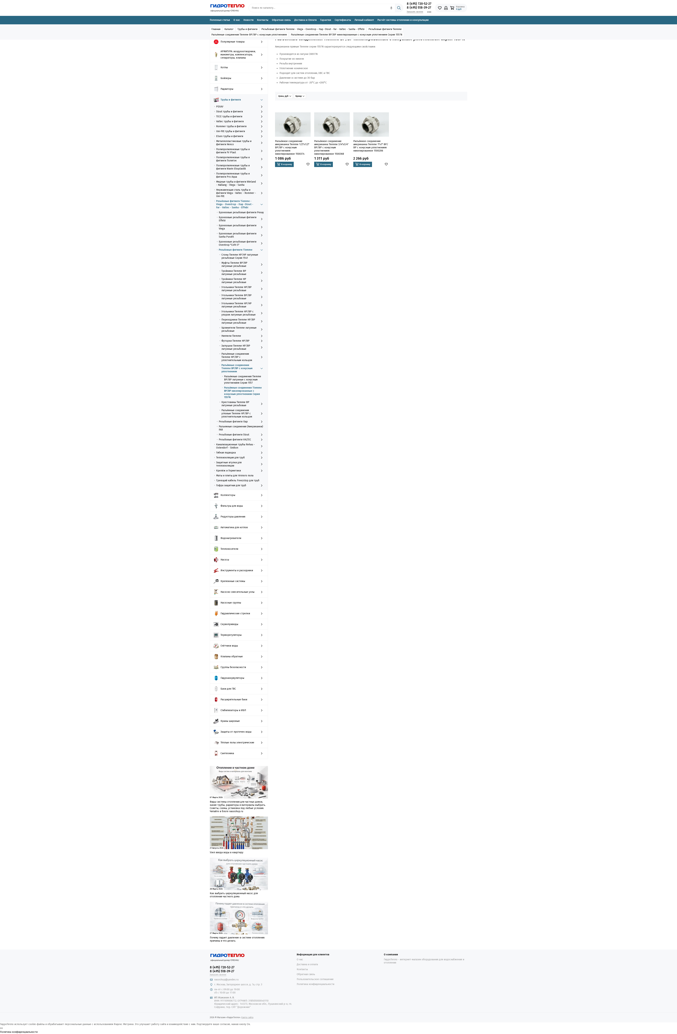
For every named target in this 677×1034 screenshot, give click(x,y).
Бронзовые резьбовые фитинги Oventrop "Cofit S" (237, 243)
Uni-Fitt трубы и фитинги (230, 131)
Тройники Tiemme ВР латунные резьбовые (233, 272)
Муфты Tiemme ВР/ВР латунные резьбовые (234, 264)
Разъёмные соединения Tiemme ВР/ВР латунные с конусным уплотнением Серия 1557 (242, 379)
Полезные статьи (220, 20)
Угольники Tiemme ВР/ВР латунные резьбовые (236, 297)
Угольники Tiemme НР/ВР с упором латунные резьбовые (238, 313)
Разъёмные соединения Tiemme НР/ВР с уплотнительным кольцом (236, 357)
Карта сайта (247, 1017)
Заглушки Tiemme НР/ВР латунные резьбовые (235, 347)
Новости (248, 20)
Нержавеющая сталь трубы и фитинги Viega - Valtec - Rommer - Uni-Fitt (236, 193)
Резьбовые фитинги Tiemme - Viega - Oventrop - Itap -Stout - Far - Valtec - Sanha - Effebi (234, 204)
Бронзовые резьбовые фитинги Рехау (241, 212)
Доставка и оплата (307, 964)
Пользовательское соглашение (315, 979)
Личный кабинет (364, 20)
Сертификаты (343, 20)
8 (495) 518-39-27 (419, 8)
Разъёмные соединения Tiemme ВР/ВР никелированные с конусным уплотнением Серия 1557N (243, 392)
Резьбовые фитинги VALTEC (235, 439)
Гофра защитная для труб (231, 485)
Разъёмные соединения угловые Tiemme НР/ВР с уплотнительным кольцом (236, 413)
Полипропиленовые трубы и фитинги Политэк (233, 159)
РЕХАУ (219, 106)
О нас (236, 20)
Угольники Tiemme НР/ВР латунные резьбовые (236, 289)
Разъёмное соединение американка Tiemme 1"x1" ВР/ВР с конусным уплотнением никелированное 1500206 (370, 146)
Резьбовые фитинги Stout (234, 434)
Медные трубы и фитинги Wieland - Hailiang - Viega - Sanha (236, 183)
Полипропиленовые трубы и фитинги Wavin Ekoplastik (233, 167)
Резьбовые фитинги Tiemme (235, 249)
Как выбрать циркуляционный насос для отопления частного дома (234, 895)
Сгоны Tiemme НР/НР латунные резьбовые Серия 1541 (239, 256)
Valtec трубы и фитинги (230, 121)
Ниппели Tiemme (231, 335)
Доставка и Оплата (305, 20)
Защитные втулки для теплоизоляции (229, 464)
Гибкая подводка (226, 452)
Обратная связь (281, 20)
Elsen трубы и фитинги (229, 136)
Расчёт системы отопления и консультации (403, 20)
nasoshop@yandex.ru (226, 979)
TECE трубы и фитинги (229, 116)
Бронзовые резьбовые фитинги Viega (237, 227)
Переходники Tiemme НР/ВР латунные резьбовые (238, 321)
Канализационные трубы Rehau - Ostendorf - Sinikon (235, 446)
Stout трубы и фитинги (229, 111)
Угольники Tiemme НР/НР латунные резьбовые (236, 305)
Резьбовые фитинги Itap (233, 421)
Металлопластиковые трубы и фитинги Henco (233, 143)
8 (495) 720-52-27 (419, 4)
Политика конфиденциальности (315, 984)
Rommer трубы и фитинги (231, 126)
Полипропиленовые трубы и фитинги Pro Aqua (233, 175)
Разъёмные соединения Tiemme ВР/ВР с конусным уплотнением (236, 368)
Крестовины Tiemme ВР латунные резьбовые (235, 404)
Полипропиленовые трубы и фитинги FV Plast (233, 151)
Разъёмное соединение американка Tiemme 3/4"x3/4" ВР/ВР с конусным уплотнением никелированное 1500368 (331, 147)
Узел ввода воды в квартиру (226, 852)
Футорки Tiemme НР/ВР (235, 340)
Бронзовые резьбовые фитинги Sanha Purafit (237, 235)
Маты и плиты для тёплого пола (234, 475)
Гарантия (325, 20)
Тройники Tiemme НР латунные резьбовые (233, 281)
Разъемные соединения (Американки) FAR (241, 428)
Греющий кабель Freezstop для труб (237, 480)
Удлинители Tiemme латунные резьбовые (239, 329)
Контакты (262, 20)
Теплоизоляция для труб (230, 457)
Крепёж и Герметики (228, 470)
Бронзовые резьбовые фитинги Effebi (237, 219)
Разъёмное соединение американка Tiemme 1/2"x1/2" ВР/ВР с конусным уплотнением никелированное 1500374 (292, 147)
